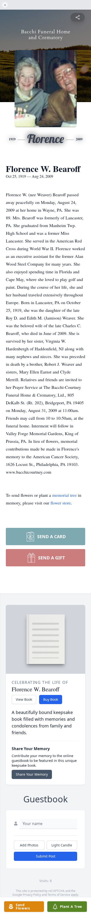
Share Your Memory (32, 774)
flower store (60, 503)
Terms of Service (59, 895)
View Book (24, 699)
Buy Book (50, 699)
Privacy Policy (32, 895)
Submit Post (45, 856)
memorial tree (64, 495)
